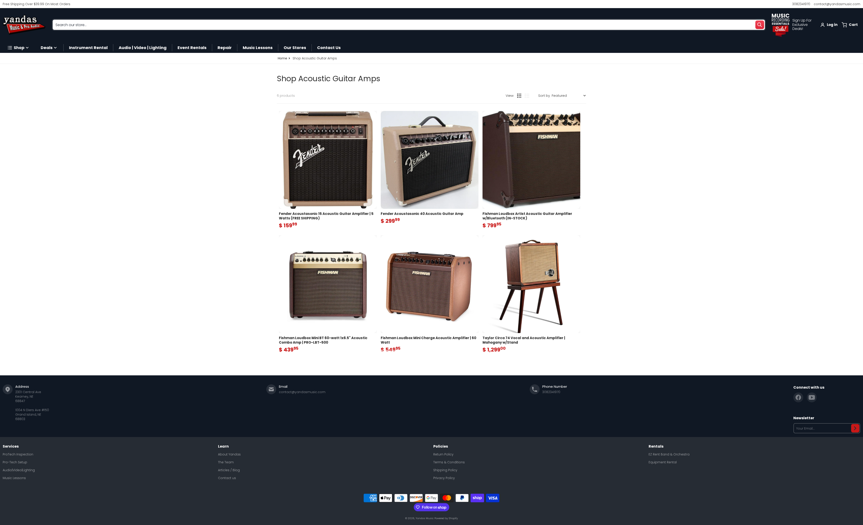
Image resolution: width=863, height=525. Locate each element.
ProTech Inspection (18, 454)
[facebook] (798, 397)
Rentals (656, 446)
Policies (440, 446)
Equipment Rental (663, 462)
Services (11, 446)
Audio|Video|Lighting (19, 470)
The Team (226, 462)
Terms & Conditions (449, 462)
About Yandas (229, 454)
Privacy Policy (444, 478)
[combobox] (409, 25)
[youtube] (812, 397)
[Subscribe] (855, 428)
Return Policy (443, 454)
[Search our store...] (759, 24)
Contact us (227, 478)
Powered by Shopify (446, 518)
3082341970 (801, 4)
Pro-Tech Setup (15, 462)
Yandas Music (425, 518)
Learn (223, 446)
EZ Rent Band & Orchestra (669, 454)
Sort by (544, 95)
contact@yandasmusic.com (837, 4)
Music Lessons (14, 478)
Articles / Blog (229, 470)
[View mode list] (527, 95)
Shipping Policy (445, 470)
